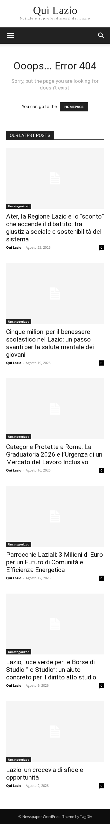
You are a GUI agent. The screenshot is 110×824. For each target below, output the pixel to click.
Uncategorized (18, 206)
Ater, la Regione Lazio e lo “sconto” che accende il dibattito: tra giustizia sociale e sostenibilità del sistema (55, 228)
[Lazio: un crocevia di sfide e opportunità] (55, 731)
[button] (101, 35)
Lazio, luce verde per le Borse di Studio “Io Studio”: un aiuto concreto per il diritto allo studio (51, 669)
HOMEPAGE (74, 107)
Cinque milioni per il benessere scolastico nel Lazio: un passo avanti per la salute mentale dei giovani (50, 343)
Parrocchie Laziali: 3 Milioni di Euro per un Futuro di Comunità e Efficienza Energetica (54, 562)
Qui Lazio (13, 247)
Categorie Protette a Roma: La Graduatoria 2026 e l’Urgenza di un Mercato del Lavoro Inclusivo (54, 454)
